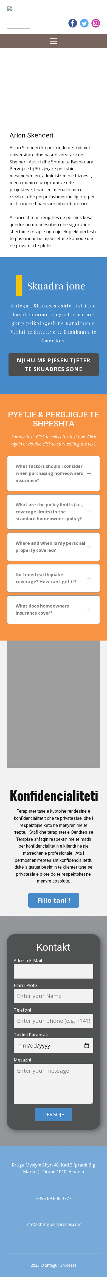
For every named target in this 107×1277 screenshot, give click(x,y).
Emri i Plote (25, 985)
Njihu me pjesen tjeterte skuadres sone (54, 365)
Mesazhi (22, 1060)
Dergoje (53, 1114)
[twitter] (84, 23)
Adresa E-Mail (28, 961)
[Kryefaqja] (18, 17)
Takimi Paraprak (31, 1035)
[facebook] (72, 23)
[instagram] (95, 23)
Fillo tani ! (53, 900)
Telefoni (22, 1010)
